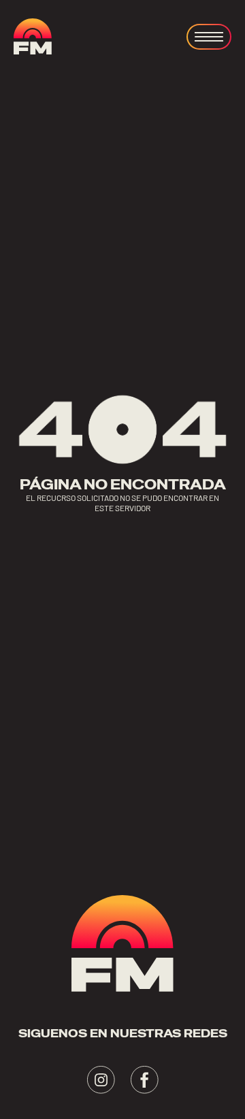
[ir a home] (33, 36)
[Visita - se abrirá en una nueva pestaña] (101, 1080)
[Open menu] (209, 37)
